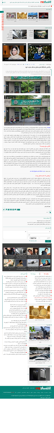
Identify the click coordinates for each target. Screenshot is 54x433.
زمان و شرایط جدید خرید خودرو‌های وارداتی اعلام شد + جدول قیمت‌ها (39, 362)
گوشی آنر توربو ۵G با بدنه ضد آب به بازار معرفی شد (40, 382)
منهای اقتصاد (48, 64)
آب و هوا (28, 392)
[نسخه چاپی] (23, 64)
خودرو (18, 2)
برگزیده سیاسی (42, 64)
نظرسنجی (19, 392)
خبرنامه (42, 392)
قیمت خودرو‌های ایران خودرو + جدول (33, 20)
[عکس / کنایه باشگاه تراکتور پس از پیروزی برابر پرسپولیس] (14, 53)
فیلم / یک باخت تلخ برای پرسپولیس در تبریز (18, 308)
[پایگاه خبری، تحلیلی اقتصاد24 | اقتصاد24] (44, 3)
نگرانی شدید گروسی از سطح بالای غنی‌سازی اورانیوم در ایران (39, 6)
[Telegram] (11, 209)
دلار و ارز (25, 2)
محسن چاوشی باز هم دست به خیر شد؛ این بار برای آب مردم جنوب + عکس (45, 257)
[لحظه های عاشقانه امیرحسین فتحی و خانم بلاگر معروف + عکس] (33, 251)
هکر (47, 212)
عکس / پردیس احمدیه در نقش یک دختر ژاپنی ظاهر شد (16, 282)
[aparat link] (2, 24)
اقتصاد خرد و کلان (31, 2)
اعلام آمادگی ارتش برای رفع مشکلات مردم (43, 287)
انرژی (11, 2)
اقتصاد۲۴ (48, 127)
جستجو (35, 392)
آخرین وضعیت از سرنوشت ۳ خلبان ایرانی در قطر (42, 296)
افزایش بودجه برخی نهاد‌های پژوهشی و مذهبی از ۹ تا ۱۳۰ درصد (38, 222)
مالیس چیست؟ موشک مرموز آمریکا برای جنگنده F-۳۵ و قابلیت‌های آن (21, 257)
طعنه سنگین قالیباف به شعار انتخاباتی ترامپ (43, 289)
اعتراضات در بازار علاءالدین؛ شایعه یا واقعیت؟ (43, 280)
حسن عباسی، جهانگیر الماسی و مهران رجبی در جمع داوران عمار (39, 224)
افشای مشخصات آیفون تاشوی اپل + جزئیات (18, 280)
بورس (13, 2)
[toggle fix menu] (2, 12)
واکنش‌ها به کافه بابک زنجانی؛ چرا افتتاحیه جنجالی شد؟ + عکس (14, 354)
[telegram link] (2, 14)
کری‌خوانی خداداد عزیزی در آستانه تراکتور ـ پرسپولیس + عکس (15, 349)
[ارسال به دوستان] (25, 64)
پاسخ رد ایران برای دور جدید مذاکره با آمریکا (43, 278)
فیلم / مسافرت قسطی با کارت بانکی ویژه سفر (18, 326)
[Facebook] (9, 209)
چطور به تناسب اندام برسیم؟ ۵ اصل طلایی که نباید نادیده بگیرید (14, 327)
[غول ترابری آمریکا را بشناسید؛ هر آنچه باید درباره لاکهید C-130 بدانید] (33, 263)
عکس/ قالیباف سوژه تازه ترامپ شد (44, 292)
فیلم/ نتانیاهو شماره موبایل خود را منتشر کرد (43, 290)
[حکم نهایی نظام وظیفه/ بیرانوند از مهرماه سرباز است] (21, 263)
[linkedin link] (2, 27)
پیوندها (38, 392)
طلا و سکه (22, 2)
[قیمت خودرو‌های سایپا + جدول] (43, 15)
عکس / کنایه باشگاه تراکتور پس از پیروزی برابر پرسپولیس (15, 59)
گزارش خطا (15, 209)
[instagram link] (2, 17)
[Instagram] (13, 209)
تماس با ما (46, 392)
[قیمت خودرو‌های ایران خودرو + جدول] (33, 15)
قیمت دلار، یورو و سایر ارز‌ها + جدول (11, 20)
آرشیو (32, 392)
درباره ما (50, 392)
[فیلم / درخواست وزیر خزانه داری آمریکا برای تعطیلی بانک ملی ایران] (39, 53)
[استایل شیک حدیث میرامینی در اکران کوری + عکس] (9, 251)
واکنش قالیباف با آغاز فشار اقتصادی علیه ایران (43, 276)
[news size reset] (31, 64)
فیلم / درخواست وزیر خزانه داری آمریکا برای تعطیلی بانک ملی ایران (40, 58)
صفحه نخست (36, 2)
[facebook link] (2, 19)
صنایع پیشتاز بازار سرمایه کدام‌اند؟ (40, 340)
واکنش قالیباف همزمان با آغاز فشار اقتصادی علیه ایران (16, 297)
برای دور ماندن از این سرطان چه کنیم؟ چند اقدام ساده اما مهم (15, 333)
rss (15, 392)
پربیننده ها (33, 274)
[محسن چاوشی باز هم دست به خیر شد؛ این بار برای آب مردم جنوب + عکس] (44, 251)
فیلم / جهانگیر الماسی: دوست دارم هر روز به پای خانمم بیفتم (15, 299)
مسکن (16, 2)
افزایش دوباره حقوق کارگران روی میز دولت (43, 301)
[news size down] (29, 64)
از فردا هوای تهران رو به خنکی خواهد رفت (18, 313)
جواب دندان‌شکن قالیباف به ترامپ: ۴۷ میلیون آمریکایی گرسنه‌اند (14, 350)
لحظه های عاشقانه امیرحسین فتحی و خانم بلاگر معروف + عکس (33, 257)
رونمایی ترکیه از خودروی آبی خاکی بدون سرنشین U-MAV (15, 278)
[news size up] (33, 64)
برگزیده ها (46, 274)
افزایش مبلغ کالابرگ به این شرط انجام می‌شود (42, 297)
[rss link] (2, 29)
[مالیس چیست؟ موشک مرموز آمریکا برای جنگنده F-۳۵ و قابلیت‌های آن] (21, 251)
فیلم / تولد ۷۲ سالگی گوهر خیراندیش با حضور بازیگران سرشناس (14, 315)
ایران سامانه (42, 397)
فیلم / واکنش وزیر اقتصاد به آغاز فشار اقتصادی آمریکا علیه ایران (15, 290)
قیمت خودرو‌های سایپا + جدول (44, 19)
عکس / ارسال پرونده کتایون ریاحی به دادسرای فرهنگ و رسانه (15, 276)
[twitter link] (2, 22)
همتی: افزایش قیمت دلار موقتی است (44, 294)
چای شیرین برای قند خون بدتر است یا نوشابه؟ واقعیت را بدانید (15, 335)
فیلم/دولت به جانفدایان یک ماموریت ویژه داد (43, 299)
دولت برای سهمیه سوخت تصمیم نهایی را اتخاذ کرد (42, 283)
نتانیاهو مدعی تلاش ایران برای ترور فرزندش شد (42, 285)
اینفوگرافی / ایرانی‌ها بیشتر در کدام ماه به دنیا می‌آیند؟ (16, 336)
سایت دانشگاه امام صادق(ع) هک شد (37, 171)
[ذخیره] (27, 64)
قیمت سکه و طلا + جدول (23, 19)
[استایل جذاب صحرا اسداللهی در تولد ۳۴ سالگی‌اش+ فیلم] (44, 263)
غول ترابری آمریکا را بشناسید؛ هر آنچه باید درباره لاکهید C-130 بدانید (33, 269)
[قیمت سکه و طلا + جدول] (22, 15)
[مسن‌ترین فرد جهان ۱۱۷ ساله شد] (9, 263)
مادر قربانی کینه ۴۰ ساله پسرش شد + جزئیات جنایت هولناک (15, 347)
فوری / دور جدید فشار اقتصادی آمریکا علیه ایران (42, 281)
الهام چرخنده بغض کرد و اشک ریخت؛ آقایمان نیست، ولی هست (15, 345)
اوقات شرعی (24, 392)
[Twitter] (6, 209)
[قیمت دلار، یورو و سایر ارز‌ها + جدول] (11, 15)
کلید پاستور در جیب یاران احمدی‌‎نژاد (43, 220)
